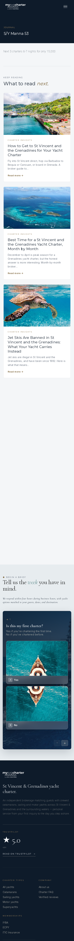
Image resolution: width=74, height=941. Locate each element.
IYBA (5, 922)
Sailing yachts (11, 897)
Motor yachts (11, 901)
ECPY (6, 927)
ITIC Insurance (11, 932)
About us (44, 887)
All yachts (8, 887)
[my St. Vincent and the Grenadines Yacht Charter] (16, 7)
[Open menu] (65, 6)
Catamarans (10, 892)
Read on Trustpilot (19, 854)
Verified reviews (49, 897)
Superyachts (10, 906)
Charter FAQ (46, 892)
